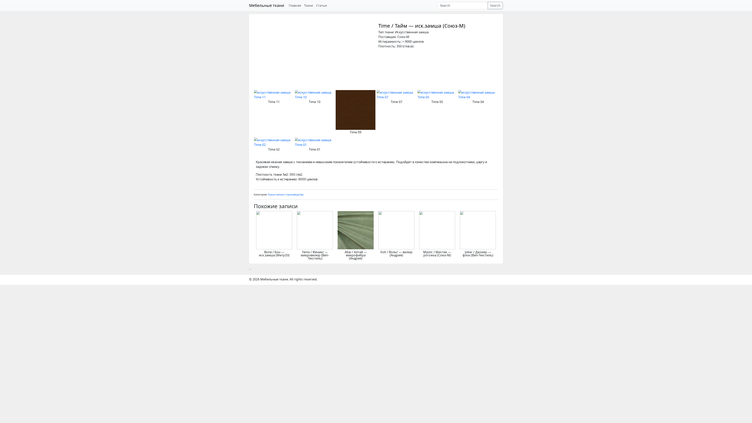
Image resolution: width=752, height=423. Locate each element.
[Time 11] (274, 94)
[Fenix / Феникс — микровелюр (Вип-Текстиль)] (315, 230)
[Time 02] (274, 142)
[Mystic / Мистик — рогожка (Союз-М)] (437, 230)
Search (495, 5)
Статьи (321, 5)
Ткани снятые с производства (285, 194)
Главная (295, 5)
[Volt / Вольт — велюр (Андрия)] (396, 230)
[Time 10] (315, 94)
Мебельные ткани (266, 5)
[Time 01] (315, 142)
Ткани (308, 5)
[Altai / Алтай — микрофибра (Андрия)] (356, 230)
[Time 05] (437, 94)
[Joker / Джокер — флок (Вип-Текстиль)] (478, 230)
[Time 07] (396, 94)
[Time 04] (478, 94)
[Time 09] (355, 110)
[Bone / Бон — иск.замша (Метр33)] (274, 230)
